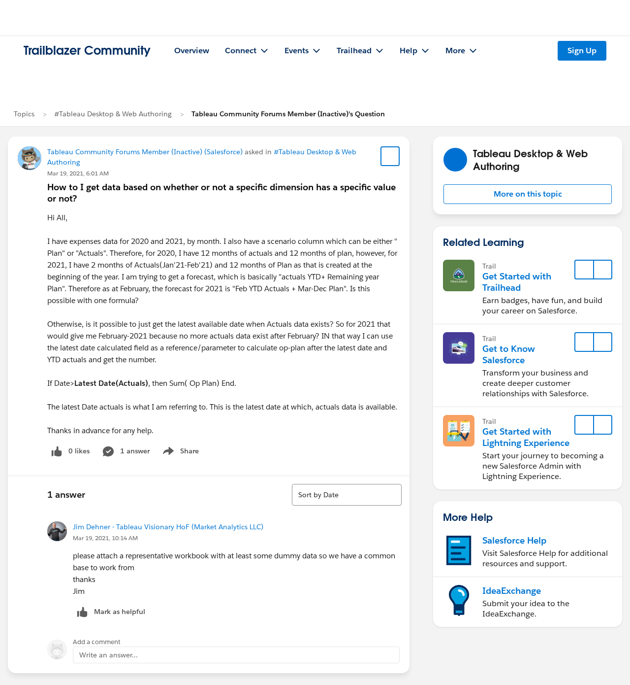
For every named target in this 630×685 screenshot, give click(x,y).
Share (179, 452)
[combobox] (347, 495)
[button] (527, 194)
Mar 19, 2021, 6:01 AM (78, 173)
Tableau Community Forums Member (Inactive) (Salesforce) (145, 151)
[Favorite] (390, 156)
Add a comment (97, 642)
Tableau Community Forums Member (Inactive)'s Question (288, 113)
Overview (191, 50)
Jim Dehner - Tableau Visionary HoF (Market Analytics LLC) (168, 526)
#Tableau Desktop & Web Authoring (113, 113)
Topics (24, 113)
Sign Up (582, 50)
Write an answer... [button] (108, 655)
